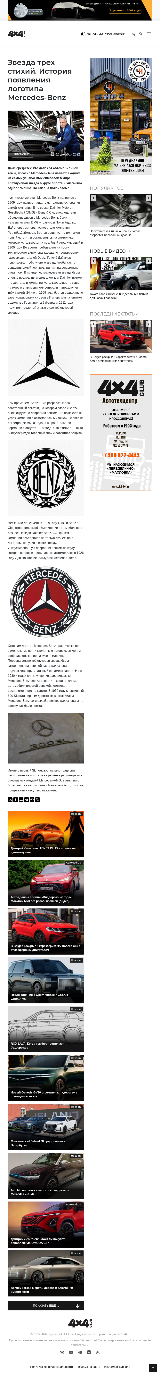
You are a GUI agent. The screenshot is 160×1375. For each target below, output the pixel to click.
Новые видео (111, 251)
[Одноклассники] (15, 799)
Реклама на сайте (88, 1366)
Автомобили (22, 154)
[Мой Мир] (21, 799)
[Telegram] (26, 799)
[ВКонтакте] (10, 799)
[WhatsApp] (32, 799)
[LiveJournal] (37, 799)
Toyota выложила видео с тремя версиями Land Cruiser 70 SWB (118, 233)
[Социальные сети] (133, 33)
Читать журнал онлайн (103, 34)
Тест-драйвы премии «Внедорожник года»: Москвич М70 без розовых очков (118, 295)
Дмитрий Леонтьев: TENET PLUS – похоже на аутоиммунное (120, 358)
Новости (76, 813)
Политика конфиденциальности (51, 1366)
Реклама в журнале (117, 1366)
